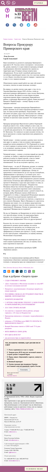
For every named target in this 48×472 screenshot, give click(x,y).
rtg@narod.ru (12, 452)
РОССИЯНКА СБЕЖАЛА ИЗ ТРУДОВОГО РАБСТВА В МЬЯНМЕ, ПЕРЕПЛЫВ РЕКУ (24, 295)
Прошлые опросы (12, 375)
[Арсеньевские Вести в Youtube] (35, 25)
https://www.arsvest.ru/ (24, 409)
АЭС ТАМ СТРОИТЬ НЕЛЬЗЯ (15, 308)
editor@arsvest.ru (14, 440)
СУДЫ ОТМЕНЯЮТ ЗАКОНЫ (15, 281)
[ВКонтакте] (4, 271)
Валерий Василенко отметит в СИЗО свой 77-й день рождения (22, 327)
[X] (17, 271)
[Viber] (29, 271)
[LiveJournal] (21, 271)
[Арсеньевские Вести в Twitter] (28, 25)
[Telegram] (25, 271)
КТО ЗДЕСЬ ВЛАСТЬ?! (13, 335)
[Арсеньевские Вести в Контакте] (21, 25)
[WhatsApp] (33, 271)
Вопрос (21, 267)
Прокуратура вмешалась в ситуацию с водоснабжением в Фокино (24, 317)
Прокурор (15, 267)
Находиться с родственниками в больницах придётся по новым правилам (24, 290)
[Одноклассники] (8, 271)
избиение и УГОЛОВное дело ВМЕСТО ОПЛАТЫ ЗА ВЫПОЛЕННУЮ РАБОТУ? (23, 322)
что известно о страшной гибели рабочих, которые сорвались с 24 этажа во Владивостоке (22, 312)
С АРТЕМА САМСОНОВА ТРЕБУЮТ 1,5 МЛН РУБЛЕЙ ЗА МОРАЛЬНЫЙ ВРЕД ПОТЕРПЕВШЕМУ (24, 303)
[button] (40, 3)
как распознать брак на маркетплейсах (18, 338)
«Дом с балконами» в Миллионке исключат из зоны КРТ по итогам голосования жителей (24, 285)
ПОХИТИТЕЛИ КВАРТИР (14, 299)
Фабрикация (26, 267)
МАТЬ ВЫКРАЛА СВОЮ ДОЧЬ (16, 332)
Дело (32, 267)
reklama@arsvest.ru (14, 461)
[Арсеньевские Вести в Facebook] (7, 25)
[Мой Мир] (13, 271)
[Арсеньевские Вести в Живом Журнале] (14, 25)
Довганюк (9, 267)
